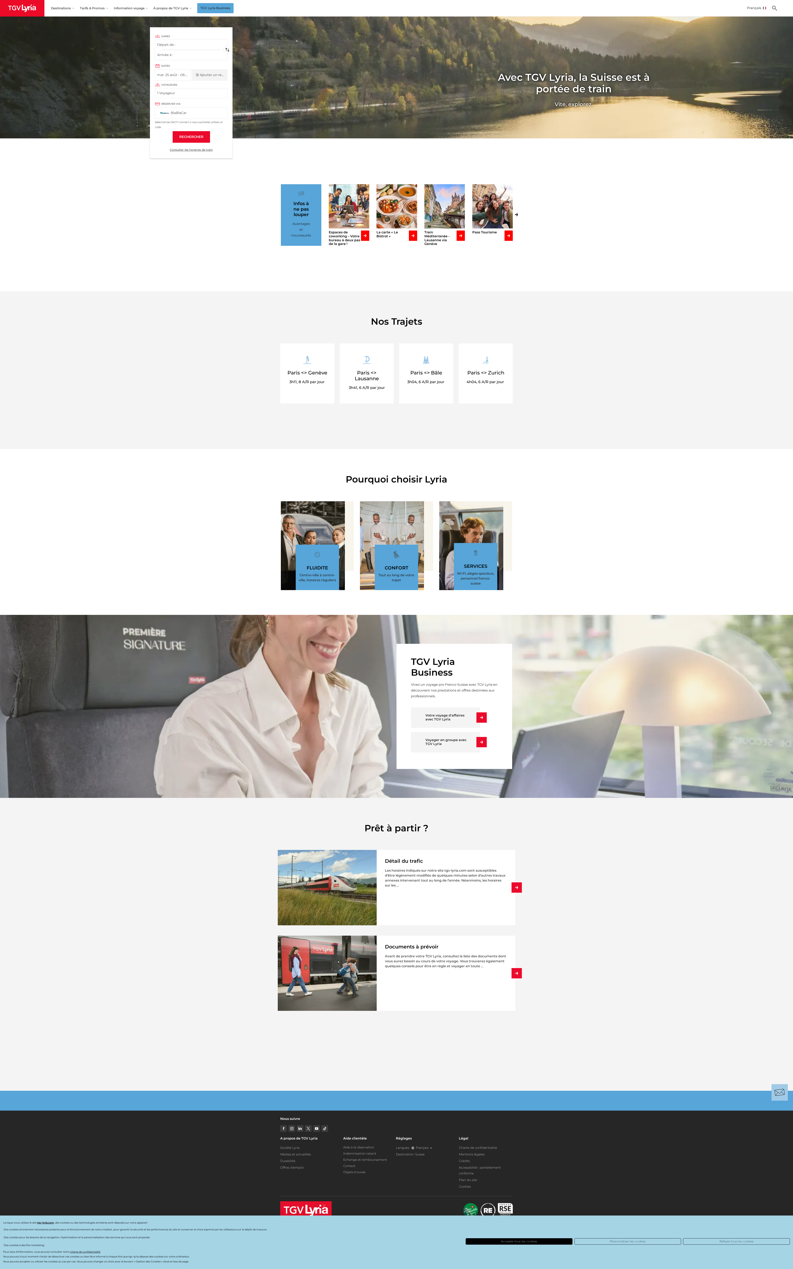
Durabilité (287, 1161)
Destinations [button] (61, 8)
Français (754, 8)
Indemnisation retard (359, 1153)
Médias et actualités (295, 1154)
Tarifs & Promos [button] (92, 8)
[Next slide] (519, 214)
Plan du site (468, 1180)
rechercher (191, 137)
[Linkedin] (300, 1128)
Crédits (464, 1161)
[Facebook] (283, 1128)
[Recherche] (774, 8)
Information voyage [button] (129, 8)
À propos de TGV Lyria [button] (170, 8)
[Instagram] (291, 1128)
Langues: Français (412, 1148)
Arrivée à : (165, 56)
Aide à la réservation (358, 1147)
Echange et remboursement (365, 1160)
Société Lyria (290, 1148)
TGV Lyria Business (215, 8)
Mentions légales (472, 1154)
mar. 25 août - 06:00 (173, 75)
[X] (308, 1128)
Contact (349, 1166)
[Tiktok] (325, 1128)
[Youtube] (316, 1128)
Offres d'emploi (292, 1167)
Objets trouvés (354, 1172)
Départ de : (166, 46)
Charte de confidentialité (478, 1148)
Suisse (420, 1154)
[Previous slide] (274, 216)
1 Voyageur (166, 93)
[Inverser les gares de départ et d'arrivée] (227, 50)
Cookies (465, 1186)
